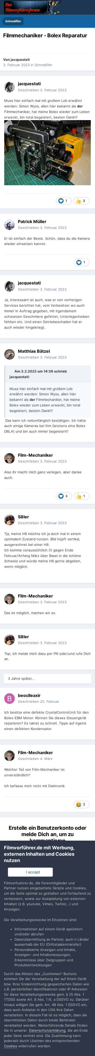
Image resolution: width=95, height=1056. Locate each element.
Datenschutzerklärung (47, 1030)
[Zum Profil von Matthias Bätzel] (9, 354)
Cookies (10, 1046)
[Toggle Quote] (12, 371)
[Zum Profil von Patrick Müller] (9, 224)
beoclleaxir (29, 695)
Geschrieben (42, 90)
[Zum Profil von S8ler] (9, 520)
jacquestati (20, 59)
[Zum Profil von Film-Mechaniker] (9, 458)
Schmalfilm (43, 65)
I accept (32, 872)
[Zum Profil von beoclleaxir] (9, 698)
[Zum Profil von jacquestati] (9, 87)
